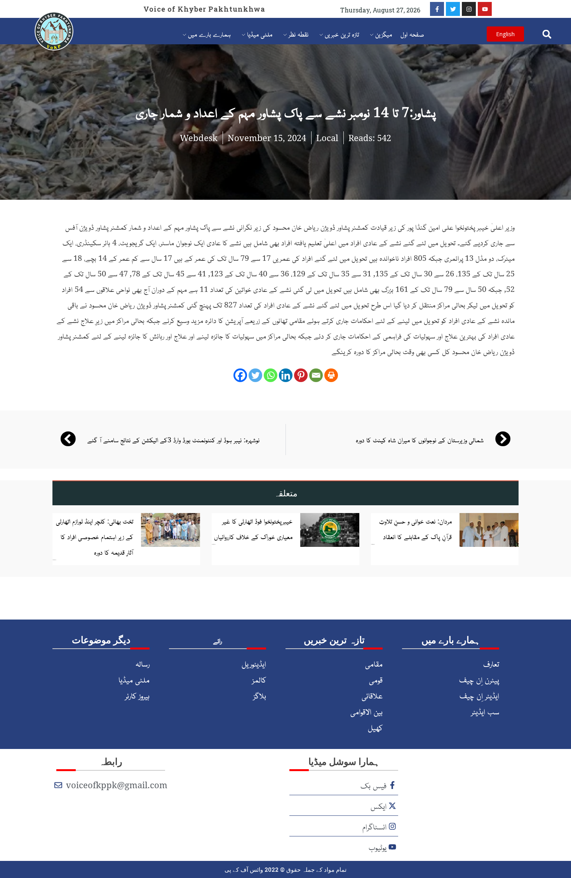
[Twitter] (453, 9)
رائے (217, 640)
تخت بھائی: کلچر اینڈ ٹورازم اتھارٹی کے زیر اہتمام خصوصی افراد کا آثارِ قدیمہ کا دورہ (94, 536)
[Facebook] (240, 375)
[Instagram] (469, 9)
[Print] (331, 375)
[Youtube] (485, 9)
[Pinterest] (301, 375)
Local (327, 137)
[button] (546, 34)
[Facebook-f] (437, 9)
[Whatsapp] (270, 375)
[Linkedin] (285, 375)
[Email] (316, 375)
